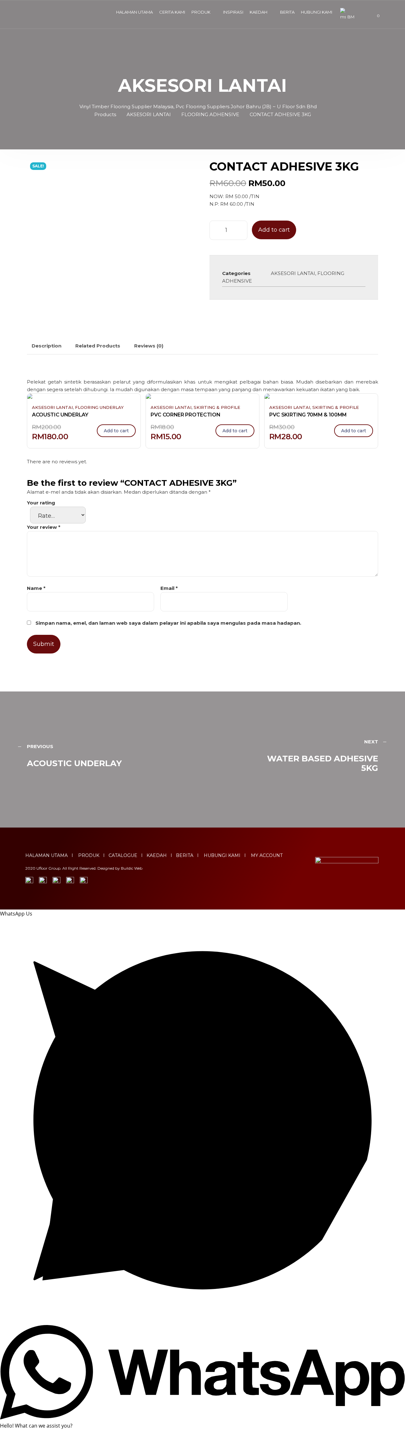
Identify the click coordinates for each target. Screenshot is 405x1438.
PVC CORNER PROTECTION (185, 415)
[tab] (46, 345)
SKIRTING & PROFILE (217, 407)
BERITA (287, 12)
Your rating (41, 503)
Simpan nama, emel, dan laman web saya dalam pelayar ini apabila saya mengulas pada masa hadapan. (168, 623)
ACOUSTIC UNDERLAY (60, 415)
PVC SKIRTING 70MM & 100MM (308, 415)
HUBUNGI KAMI (316, 12)
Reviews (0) (148, 346)
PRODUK (200, 12)
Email (169, 588)
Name (36, 588)
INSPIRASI (233, 12)
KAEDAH (258, 12)
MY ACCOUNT (267, 855)
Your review (43, 527)
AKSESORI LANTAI (293, 273)
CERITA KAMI (172, 12)
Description (46, 346)
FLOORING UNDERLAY (99, 407)
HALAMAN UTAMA (134, 12)
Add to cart (274, 229)
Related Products (97, 346)
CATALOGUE (123, 855)
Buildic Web (131, 868)
